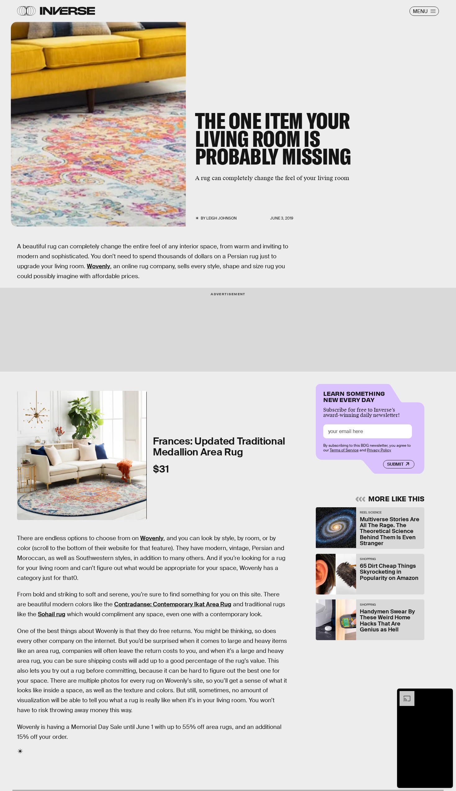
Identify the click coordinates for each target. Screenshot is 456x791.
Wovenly (98, 266)
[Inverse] (67, 11)
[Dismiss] (446, 694)
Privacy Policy (379, 450)
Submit (395, 464)
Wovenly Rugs (25, 222)
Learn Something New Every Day (354, 396)
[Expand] (404, 694)
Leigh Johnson (221, 218)
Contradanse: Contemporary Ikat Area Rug (172, 604)
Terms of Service (344, 450)
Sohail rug (51, 614)
